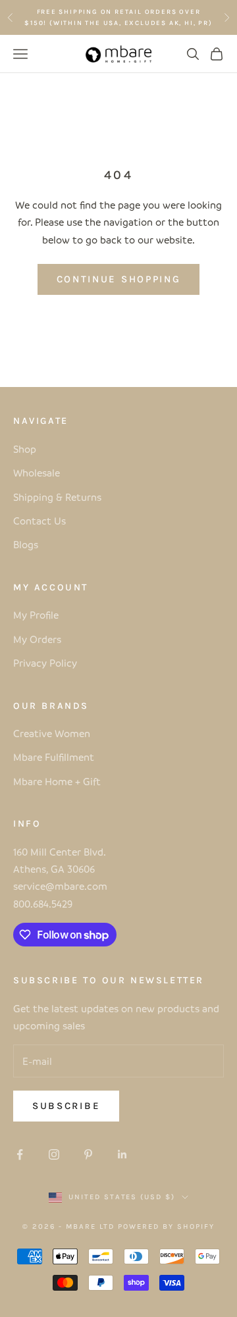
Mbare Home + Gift (57, 781)
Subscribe (66, 1106)
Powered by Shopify (166, 1226)
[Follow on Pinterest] (88, 1154)
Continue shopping (119, 279)
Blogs (25, 544)
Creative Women (51, 733)
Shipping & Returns (57, 497)
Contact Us (39, 520)
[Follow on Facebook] (19, 1154)
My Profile (36, 614)
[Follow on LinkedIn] (122, 1154)
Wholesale (36, 472)
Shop (24, 448)
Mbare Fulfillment (53, 756)
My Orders (37, 639)
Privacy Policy (45, 662)
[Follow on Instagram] (54, 1154)
